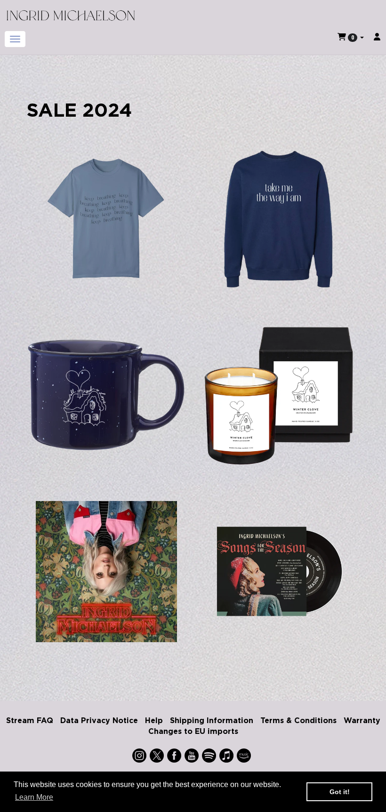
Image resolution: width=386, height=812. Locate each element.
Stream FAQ (29, 720)
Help (154, 720)
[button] (350, 37)
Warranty (362, 720)
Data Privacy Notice (99, 720)
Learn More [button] (34, 797)
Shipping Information (211, 720)
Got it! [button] (340, 792)
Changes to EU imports (193, 731)
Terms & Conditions (298, 720)
